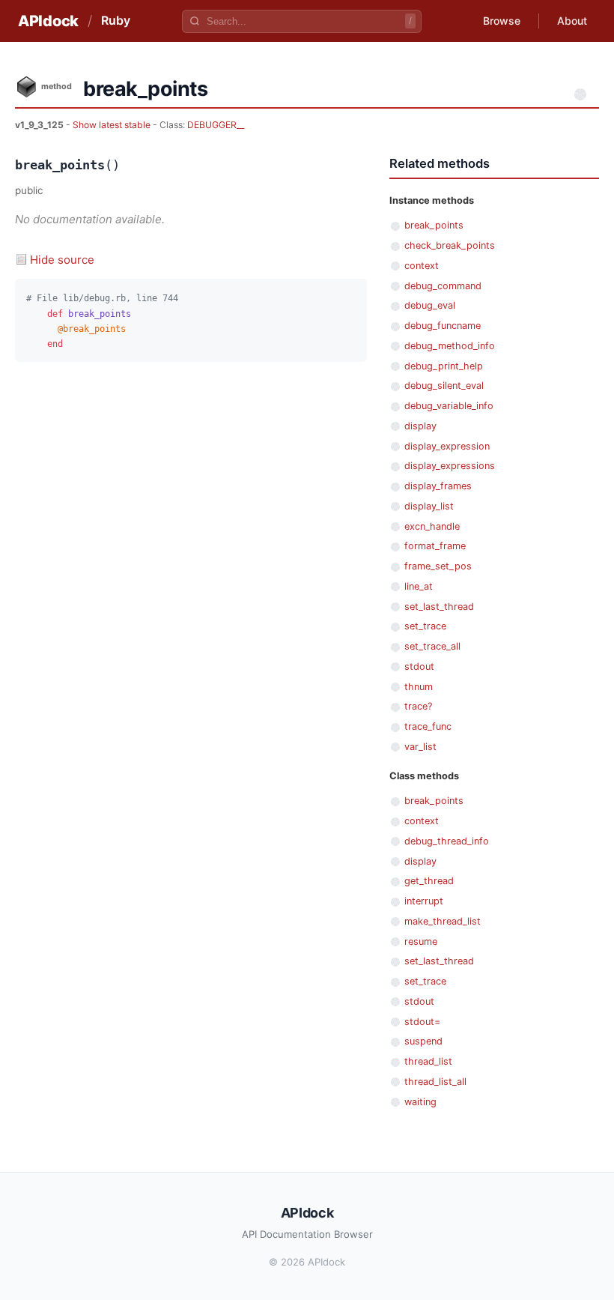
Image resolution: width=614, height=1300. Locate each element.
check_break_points (449, 245)
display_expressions (449, 465)
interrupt (423, 901)
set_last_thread (439, 606)
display (420, 426)
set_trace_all (432, 646)
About (572, 20)
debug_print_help (443, 366)
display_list (429, 506)
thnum (418, 686)
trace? (418, 706)
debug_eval (429, 305)
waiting (420, 1101)
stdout (419, 666)
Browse (501, 20)
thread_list (428, 1061)
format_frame (435, 545)
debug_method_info (449, 345)
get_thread (429, 880)
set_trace (425, 626)
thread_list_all (435, 1081)
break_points (433, 225)
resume (420, 941)
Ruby (115, 20)
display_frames (438, 486)
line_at (418, 586)
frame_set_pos (438, 566)
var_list (420, 746)
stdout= (422, 1021)
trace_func (428, 726)
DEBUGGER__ (215, 124)
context (421, 265)
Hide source (62, 260)
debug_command (442, 285)
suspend (423, 1041)
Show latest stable (113, 124)
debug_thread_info (446, 841)
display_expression (447, 446)
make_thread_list (442, 921)
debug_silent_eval (444, 385)
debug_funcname (442, 325)
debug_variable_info (448, 405)
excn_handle (432, 526)
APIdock (48, 21)
